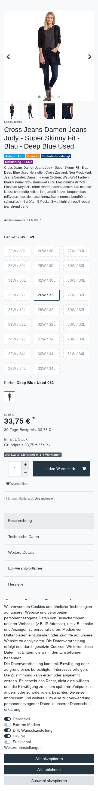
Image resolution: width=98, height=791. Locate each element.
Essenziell (21, 719)
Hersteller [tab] (16, 584)
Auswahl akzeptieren (49, 780)
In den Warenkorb (59, 468)
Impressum (13, 698)
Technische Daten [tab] (23, 536)
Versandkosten (44, 498)
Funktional (22, 742)
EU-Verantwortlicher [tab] (25, 568)
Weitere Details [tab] (21, 552)
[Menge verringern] (25, 472)
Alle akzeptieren (49, 758)
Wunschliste (19, 484)
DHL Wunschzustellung (33, 730)
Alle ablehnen (49, 769)
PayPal (19, 736)
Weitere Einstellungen (23, 747)
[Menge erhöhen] (25, 465)
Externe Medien (26, 724)
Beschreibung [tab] (20, 520)
